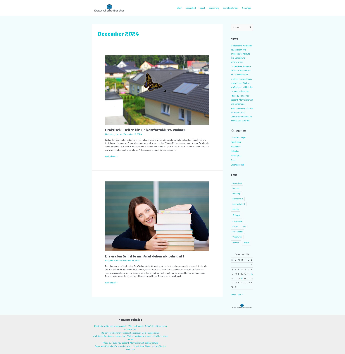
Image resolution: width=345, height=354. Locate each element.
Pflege (236, 215)
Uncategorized (237, 164)
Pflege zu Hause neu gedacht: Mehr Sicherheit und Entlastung (242, 100)
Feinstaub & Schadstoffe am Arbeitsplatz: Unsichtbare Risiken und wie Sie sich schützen (130, 348)
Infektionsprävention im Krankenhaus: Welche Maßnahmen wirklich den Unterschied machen (130, 338)
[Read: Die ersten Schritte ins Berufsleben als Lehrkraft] (157, 216)
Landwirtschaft (238, 204)
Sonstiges (246, 8)
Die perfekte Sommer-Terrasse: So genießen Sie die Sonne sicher (241, 70)
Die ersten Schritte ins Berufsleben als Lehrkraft (144, 256)
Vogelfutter (237, 236)
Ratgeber (109, 260)
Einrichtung (214, 8)
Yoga (246, 242)
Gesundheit (191, 8)
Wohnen (235, 242)
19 (242, 278)
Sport (202, 8)
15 (252, 274)
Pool (244, 226)
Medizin (235, 209)
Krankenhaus (237, 198)
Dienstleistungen (230, 8)
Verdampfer (237, 231)
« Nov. (233, 294)
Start (179, 8)
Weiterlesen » (111, 156)
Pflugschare (237, 221)
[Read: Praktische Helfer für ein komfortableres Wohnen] (157, 89)
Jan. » (240, 294)
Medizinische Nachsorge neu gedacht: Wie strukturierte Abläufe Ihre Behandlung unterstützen (241, 54)
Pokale (235, 226)
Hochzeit (236, 188)
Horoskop (236, 193)
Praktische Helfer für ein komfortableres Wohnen (145, 130)
